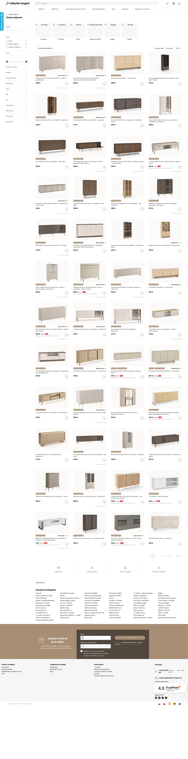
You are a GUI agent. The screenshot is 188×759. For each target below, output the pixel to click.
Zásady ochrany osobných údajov (129, 642)
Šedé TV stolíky (163, 613)
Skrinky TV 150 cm (164, 610)
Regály (160, 593)
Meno (82, 634)
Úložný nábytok (13, 14)
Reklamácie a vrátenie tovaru (12, 671)
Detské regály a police (67, 601)
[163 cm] (113, 129)
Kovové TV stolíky (66, 603)
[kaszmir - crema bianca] (75, 422)
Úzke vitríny (162, 615)
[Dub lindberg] (151, 129)
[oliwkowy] (41, 339)
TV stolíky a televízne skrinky (143, 593)
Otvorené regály (163, 603)
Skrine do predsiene (91, 605)
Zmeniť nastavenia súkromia (104, 676)
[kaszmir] (36, 88)
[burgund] (77, 506)
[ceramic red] (38, 339)
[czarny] (77, 88)
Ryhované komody (91, 610)
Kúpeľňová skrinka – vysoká (143, 618)
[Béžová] (115, 422)
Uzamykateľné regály (43, 605)
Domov (5, 14)
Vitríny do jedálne (115, 618)
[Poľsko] (159, 703)
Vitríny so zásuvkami (43, 618)
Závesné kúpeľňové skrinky (167, 618)
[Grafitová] (115, 548)
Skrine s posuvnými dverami (69, 598)
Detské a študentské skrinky (45, 601)
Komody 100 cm (114, 610)
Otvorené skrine (41, 598)
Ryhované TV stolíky (67, 613)
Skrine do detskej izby (116, 605)
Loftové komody (139, 608)
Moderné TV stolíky (91, 603)
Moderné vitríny (90, 615)
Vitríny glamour (139, 615)
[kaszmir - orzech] (75, 88)
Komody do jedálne (91, 593)
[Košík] (179, 3)
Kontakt (96, 674)
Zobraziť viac (40, 583)
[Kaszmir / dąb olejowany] (151, 339)
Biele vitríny (88, 618)
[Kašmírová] (111, 87)
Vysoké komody (163, 608)
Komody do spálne (115, 593)
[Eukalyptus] (113, 422)
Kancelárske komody (67, 593)
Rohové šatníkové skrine (93, 598)
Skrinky (62, 596)
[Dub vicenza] (113, 87)
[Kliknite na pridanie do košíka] (67, 84)
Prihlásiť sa (130, 638)
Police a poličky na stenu (44, 596)
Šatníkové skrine (163, 596)
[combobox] (96, 3)
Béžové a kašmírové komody (94, 613)
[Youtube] (163, 698)
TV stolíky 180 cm (41, 613)
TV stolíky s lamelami (43, 615)
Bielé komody (64, 608)
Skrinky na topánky (140, 596)
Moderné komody (115, 608)
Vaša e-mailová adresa (88, 642)
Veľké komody (114, 613)
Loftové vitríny (114, 615)
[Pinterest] (166, 698)
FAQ (3, 674)
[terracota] (111, 422)
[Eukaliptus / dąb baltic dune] (149, 339)
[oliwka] (38, 88)
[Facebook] (156, 698)
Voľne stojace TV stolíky (166, 601)
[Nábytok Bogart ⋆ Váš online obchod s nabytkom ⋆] (17, 3)
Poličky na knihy (114, 603)
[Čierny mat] (111, 548)
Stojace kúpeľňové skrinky (44, 620)
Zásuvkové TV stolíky (43, 603)
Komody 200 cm (65, 610)
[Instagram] (159, 698)
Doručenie (5, 667)
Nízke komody (138, 610)
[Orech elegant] (111, 380)
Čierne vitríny (64, 618)
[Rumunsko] (174, 703)
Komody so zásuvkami (141, 601)
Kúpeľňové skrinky (115, 596)
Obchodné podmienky (101, 669)
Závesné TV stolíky (115, 601)
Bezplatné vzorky (56, 669)
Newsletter (53, 667)
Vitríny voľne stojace (141, 598)
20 (177, 556)
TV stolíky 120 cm (139, 613)
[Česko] (164, 703)
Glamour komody (91, 608)
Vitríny (111, 598)
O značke (97, 667)
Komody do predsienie (92, 601)
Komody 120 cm (41, 610)
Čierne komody (41, 608)
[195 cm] (111, 129)
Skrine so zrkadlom (66, 605)
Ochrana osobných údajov (103, 671)
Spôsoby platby (7, 669)
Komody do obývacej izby (167, 598)
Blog (51, 671)
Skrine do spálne (139, 605)
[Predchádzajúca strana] (149, 556)
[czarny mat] (40, 339)
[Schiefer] (113, 548)
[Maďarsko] (169, 703)
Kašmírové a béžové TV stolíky (70, 615)
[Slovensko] (179, 703)
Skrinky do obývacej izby (93, 596)
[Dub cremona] (113, 464)
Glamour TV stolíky (164, 605)
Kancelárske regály (140, 603)
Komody (38, 593)
